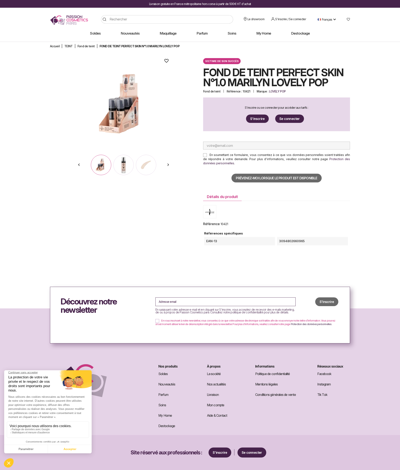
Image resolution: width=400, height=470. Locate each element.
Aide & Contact (217, 415)
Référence (211, 224)
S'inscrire (257, 119)
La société (214, 374)
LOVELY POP (277, 91)
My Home (165, 415)
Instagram (324, 384)
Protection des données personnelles (311, 324)
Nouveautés (166, 384)
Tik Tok (322, 395)
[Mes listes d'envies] (347, 19)
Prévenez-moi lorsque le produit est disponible (276, 178)
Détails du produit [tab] (222, 196)
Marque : (262, 91)
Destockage (166, 426)
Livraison (213, 395)
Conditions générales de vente (275, 395)
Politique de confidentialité (272, 374)
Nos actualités (216, 384)
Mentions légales (266, 384)
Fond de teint (211, 91)
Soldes (163, 374)
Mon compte (215, 405)
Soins (162, 405)
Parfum (163, 395)
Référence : (234, 91)
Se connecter (289, 119)
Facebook (324, 374)
